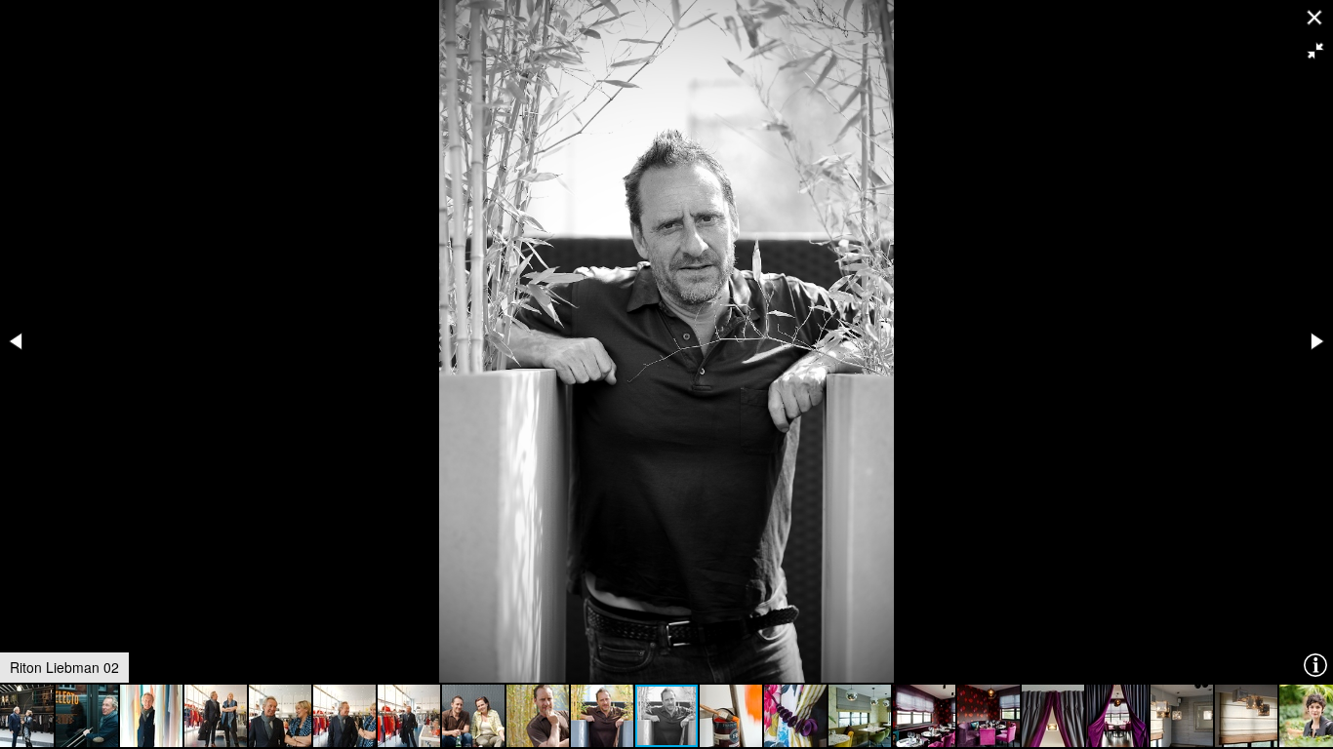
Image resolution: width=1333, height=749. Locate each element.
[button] (1315, 50)
